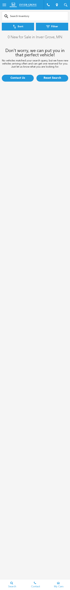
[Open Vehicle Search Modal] (65, 5)
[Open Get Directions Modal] (57, 5)
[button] (18, 78)
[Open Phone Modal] (48, 5)
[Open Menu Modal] (4, 5)
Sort (20, 26)
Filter (54, 26)
